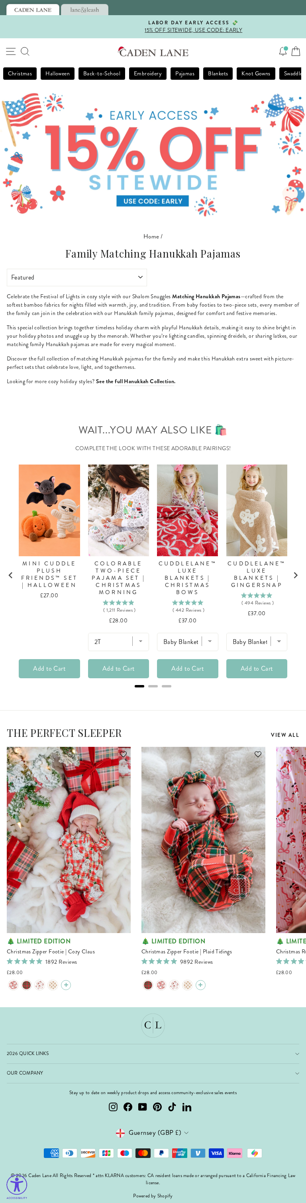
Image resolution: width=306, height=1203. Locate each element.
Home (151, 236)
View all (285, 735)
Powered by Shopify (153, 1196)
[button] (120, 758)
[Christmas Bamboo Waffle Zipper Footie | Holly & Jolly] (40, 985)
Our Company (25, 1073)
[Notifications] (283, 51)
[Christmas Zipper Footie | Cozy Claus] (13, 985)
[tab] (32, 9)
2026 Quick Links (28, 1053)
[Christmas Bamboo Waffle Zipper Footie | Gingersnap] (53, 985)
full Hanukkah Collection (144, 381)
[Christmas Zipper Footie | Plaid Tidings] (26, 985)
